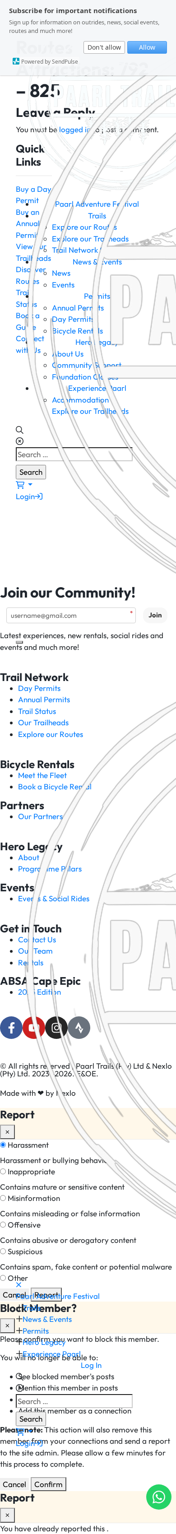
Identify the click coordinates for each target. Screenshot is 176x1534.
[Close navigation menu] (19, 1284)
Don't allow (104, 47)
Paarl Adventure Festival (58, 1296)
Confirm (48, 1484)
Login (25, 1443)
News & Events (47, 1319)
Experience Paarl (52, 1353)
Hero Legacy (44, 1342)
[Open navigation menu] (19, 642)
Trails (32, 1307)
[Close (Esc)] (7, 1515)
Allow (147, 47)
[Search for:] (81, 1401)
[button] (19, 1377)
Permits (36, 1330)
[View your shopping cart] (24, 1432)
